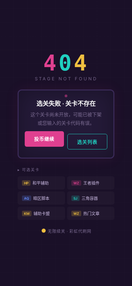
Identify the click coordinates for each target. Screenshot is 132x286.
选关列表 (87, 142)
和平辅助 (36, 183)
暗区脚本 (36, 198)
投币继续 (44, 139)
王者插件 (86, 183)
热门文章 (86, 213)
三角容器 (85, 198)
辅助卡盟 (37, 213)
